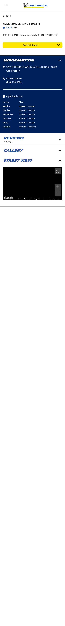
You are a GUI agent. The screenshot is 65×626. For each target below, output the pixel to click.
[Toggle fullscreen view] (58, 171)
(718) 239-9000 (14, 82)
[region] (32, 183)
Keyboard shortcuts (25, 199)
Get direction (13, 70)
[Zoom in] (58, 187)
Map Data (37, 199)
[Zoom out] (58, 193)
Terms (45, 199)
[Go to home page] (35, 5)
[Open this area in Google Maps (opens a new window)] (8, 198)
